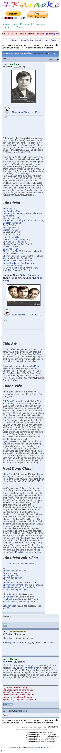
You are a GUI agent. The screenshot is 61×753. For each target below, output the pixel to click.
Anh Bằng (7, 138)
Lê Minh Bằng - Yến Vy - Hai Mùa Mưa (33, 314)
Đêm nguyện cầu (10, 575)
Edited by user (9, 606)
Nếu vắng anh (9, 587)
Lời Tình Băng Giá (11, 237)
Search (5, 24)
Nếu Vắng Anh (9, 209)
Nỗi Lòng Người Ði (11, 218)
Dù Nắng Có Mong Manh (14, 242)
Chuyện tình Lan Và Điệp (14, 571)
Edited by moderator (12, 642)
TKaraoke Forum (10, 45)
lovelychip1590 (17, 632)
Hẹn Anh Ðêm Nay (11, 211)
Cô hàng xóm (9, 597)
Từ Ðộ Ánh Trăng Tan (13, 268)
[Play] (7, 110)
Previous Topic (11, 59)
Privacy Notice (46, 747)
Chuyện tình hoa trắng (13, 585)
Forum (15, 40)
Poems (19, 27)
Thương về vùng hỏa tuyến (15, 590)
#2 (4, 634)
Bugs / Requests (21, 24)
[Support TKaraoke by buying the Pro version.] (37, 18)
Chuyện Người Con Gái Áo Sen (17, 261)
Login (45, 34)
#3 (4, 661)
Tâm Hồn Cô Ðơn (11, 246)
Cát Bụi (13, 64)
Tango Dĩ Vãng (9, 225)
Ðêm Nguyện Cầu (11, 227)
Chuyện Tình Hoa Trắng (14, 256)
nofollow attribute (27, 668)
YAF (19, 747)
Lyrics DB (7, 27)
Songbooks (39, 24)
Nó (4, 568)
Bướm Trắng (8, 216)
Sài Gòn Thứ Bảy (10, 230)
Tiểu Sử (47, 45)
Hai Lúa (13, 659)
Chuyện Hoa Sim (10, 251)
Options (38, 54)
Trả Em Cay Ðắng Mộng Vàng (16, 239)
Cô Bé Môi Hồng (10, 249)
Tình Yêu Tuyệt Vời (11, 235)
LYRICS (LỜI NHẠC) (30, 45)
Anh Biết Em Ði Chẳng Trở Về (16, 220)
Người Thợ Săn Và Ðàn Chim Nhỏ (18, 263)
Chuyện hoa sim (10, 582)
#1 (4, 67)
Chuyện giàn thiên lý (12, 578)
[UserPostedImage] (23, 102)
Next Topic (52, 59)
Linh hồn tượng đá (11, 599)
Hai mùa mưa (9, 601)
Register (55, 34)
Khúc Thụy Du (9, 270)
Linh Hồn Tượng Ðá (12, 223)
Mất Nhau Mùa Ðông (12, 265)
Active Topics (27, 40)
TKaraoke (36, 747)
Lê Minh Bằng (9, 349)
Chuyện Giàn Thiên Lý (13, 213)
